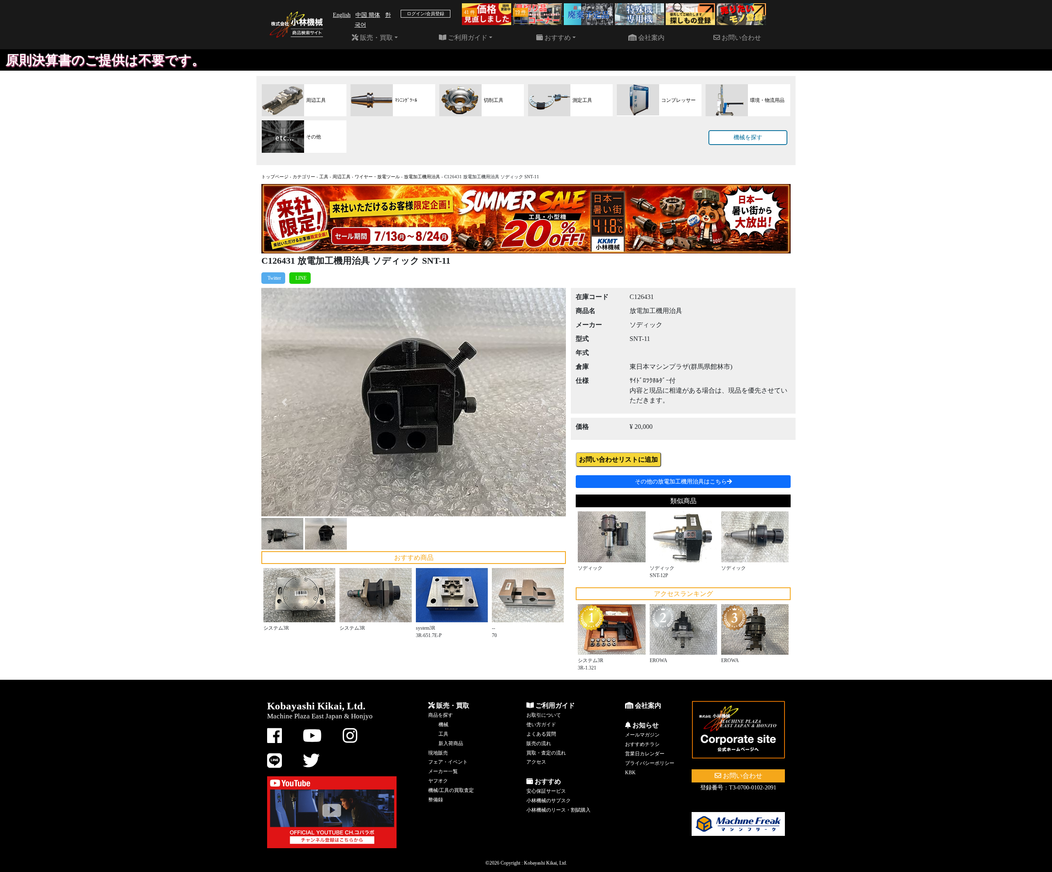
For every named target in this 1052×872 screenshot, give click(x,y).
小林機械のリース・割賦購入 (558, 810)
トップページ (274, 176)
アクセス (536, 762)
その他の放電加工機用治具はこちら (681, 482)
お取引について (543, 715)
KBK (630, 772)
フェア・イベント (448, 762)
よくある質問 (541, 734)
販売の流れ (538, 743)
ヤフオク (438, 781)
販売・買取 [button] (375, 37)
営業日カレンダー (644, 754)
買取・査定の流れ (546, 753)
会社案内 (650, 37)
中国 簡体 (367, 15)
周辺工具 (341, 176)
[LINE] (300, 278)
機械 (443, 724)
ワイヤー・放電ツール (377, 176)
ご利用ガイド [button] (466, 37)
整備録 (435, 800)
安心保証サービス (546, 791)
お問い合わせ (740, 37)
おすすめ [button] (557, 37)
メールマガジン (642, 735)
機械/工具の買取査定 (451, 790)
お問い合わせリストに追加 (618, 459)
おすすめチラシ (642, 744)
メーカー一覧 (443, 771)
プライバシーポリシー (649, 763)
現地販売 (438, 753)
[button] (284, 402)
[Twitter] (273, 278)
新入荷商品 (450, 743)
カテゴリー (304, 176)
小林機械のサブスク (548, 800)
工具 (323, 176)
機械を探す (748, 137)
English (342, 15)
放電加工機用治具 (422, 176)
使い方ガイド (541, 724)
